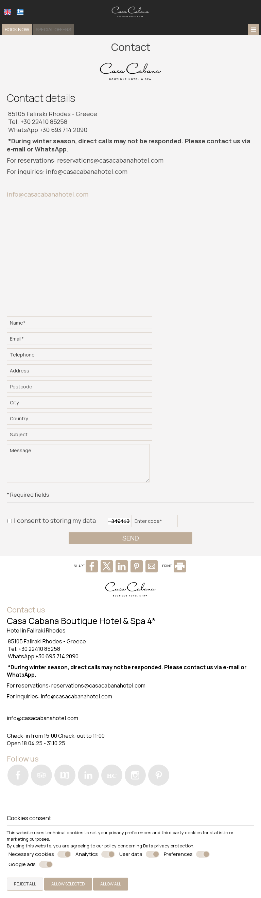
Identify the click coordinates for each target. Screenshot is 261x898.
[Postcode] (80, 388)
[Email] (80, 340)
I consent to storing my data (54, 521)
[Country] (80, 420)
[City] (80, 404)
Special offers (53, 29)
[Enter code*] (155, 523)
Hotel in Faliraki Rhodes (36, 630)
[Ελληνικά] (20, 12)
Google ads (22, 864)
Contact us (26, 610)
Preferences (178, 854)
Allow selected (68, 884)
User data (130, 854)
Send (130, 538)
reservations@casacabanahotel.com (110, 160)
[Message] (78, 466)
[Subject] (80, 436)
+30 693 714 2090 (63, 130)
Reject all (25, 884)
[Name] (80, 324)
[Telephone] (80, 356)
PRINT (167, 566)
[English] (7, 12)
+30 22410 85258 (43, 121)
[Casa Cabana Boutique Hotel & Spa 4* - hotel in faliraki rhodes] (130, 11)
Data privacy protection (168, 846)
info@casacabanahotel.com (86, 171)
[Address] (80, 372)
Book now (17, 29)
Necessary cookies (31, 854)
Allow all (110, 884)
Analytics (86, 854)
